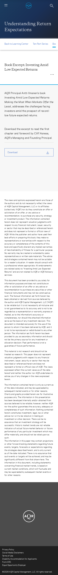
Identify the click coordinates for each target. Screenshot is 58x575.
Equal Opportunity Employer (14, 565)
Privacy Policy (8, 549)
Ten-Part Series (40, 43)
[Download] (43, 74)
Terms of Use (7, 555)
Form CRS (6, 562)
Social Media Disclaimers (12, 552)
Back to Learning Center (16, 43)
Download (12, 152)
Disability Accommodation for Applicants (19, 559)
